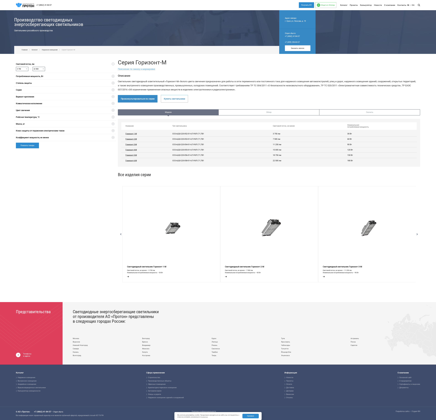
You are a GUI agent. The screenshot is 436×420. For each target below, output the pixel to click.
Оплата (289, 384)
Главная (25, 50)
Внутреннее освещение (27, 381)
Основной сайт (405, 377)
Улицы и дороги (154, 394)
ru (408, 5)
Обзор (268, 112)
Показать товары (27, 145)
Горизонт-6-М (131, 161)
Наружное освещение (50, 50)
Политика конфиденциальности (204, 411)
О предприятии (405, 381)
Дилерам (290, 391)
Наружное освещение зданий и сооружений (166, 398)
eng (413, 5)
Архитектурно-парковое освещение (162, 388)
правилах (204, 417)
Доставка (290, 388)
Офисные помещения (157, 384)
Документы (404, 388)
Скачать (369, 112)
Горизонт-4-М (131, 150)
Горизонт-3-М (131, 144)
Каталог (343, 5)
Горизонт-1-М (131, 134)
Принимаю (250, 416)
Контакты (401, 5)
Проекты (354, 5)
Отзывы (289, 398)
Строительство (154, 377)
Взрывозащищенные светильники (32, 388)
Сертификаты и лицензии (409, 384)
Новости (378, 5)
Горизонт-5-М (131, 155)
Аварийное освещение (27, 384)
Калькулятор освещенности (29, 391)
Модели (168, 112)
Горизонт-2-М (131, 139)
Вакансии (290, 394)
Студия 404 (416, 411)
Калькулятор (366, 5)
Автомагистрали (154, 391)
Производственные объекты (159, 381)
